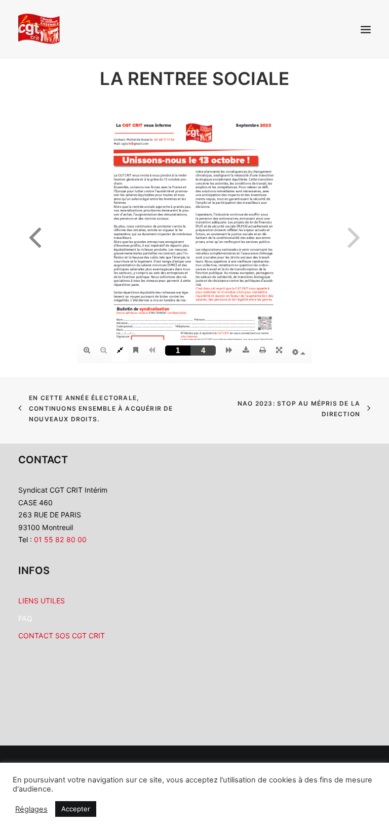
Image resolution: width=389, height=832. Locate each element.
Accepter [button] (75, 809)
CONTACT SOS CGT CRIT (61, 635)
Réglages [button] (31, 809)
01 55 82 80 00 (61, 539)
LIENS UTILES (41, 600)
